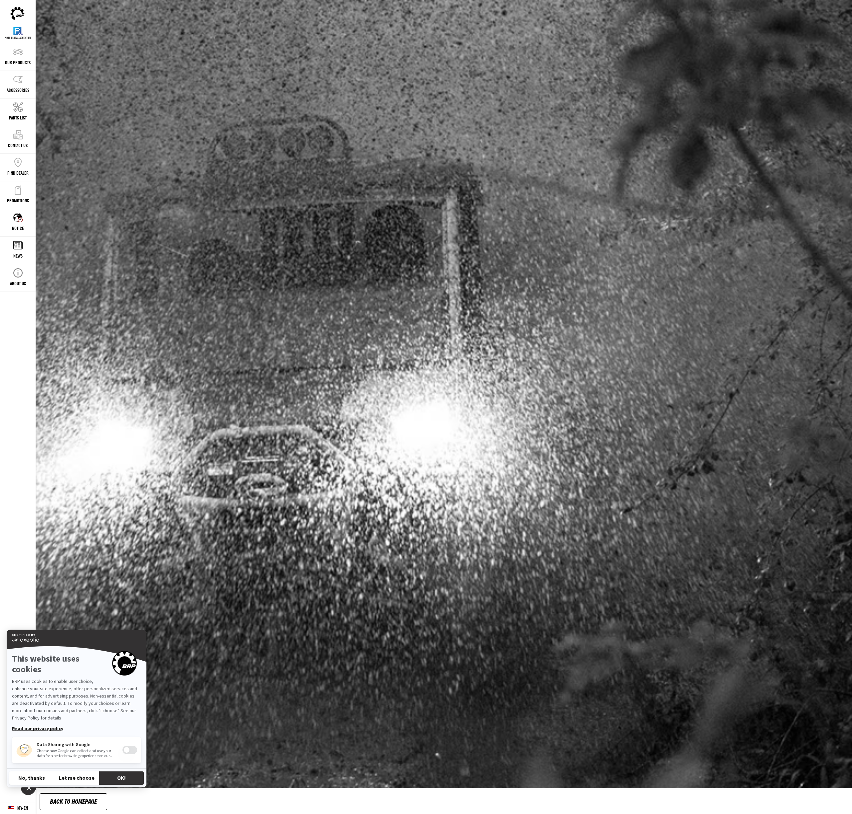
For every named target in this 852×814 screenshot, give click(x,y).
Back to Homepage (73, 801)
